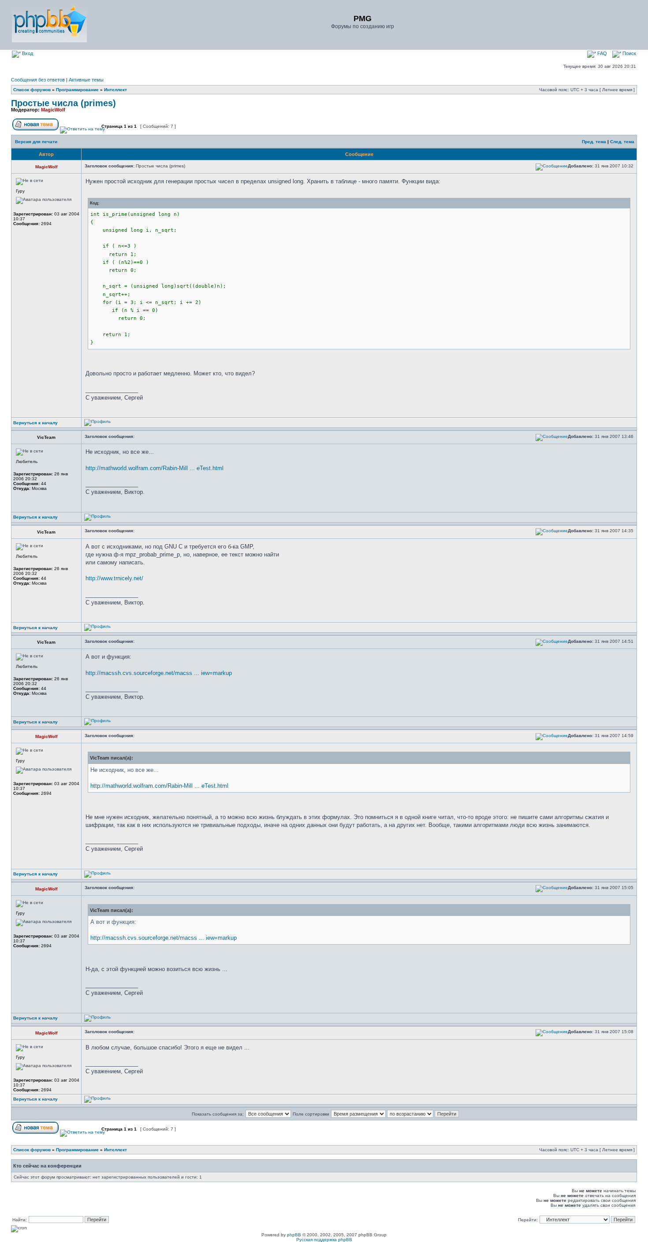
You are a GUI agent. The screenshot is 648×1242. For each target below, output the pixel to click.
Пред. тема (594, 141)
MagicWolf (53, 109)
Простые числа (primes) (63, 103)
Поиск (628, 53)
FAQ (601, 53)
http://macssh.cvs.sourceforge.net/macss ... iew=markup (159, 673)
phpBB (294, 1234)
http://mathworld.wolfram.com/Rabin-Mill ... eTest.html (154, 468)
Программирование (77, 89)
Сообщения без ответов (38, 79)
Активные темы (86, 79)
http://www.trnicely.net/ (114, 578)
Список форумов (32, 89)
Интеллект (115, 89)
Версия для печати (36, 141)
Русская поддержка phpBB (324, 1239)
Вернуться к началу (35, 422)
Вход (27, 53)
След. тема (622, 141)
